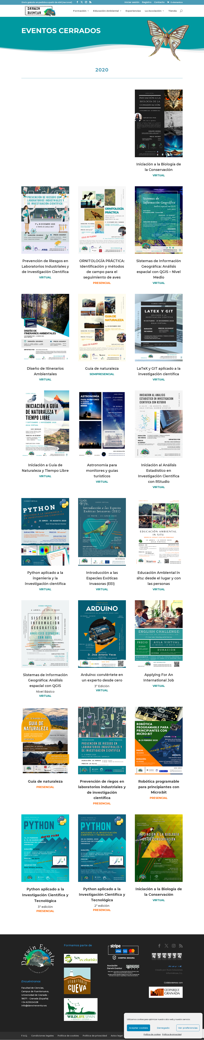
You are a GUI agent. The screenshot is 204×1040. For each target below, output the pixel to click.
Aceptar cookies (138, 1027)
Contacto (159, 2)
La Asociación (153, 11)
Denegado (163, 1027)
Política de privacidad (171, 1034)
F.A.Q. (24, 1035)
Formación (79, 11)
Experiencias (133, 11)
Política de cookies (152, 1034)
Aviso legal (117, 1035)
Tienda (172, 11)
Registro (146, 2)
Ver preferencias (188, 1027)
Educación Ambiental (106, 11)
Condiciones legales (42, 1035)
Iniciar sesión (132, 2)
